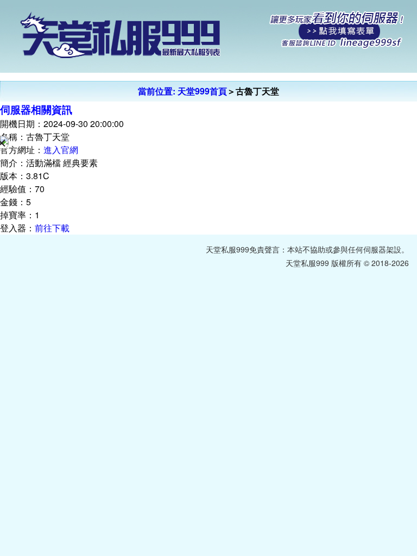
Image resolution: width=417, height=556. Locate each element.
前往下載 (52, 228)
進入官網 (60, 149)
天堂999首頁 (202, 91)
